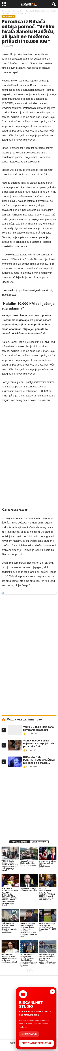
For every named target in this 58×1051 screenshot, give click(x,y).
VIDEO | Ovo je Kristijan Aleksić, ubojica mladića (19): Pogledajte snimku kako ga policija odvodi (10, 865)
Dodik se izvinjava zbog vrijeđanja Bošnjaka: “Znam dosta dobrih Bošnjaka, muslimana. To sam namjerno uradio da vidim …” (28, 930)
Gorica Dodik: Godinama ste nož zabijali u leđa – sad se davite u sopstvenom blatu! (9, 958)
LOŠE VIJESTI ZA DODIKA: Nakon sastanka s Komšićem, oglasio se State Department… (9, 928)
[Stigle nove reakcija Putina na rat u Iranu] (29, 880)
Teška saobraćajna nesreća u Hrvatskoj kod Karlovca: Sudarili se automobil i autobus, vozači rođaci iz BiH (47, 959)
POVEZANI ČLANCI (19, 842)
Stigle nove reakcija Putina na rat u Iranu (28, 889)
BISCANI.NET (14, 1043)
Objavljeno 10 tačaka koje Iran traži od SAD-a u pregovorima (47, 864)
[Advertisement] (29, 802)
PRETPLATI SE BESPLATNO (36, 1043)
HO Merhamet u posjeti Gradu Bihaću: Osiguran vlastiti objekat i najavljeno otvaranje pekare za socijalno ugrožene (28, 960)
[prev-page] (27, 970)
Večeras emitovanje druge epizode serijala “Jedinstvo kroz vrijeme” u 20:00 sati (47, 927)
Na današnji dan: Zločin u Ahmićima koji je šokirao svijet (28, 863)
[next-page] (30, 970)
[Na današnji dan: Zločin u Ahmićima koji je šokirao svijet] (29, 853)
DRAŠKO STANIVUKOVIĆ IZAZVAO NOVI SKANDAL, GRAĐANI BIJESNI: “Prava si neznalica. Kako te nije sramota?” (47, 894)
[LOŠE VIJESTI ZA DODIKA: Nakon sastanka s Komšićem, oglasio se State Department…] (10, 915)
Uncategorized (18, 11)
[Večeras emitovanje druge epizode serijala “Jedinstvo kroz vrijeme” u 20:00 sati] (47, 915)
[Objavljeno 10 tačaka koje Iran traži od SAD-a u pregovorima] (47, 853)
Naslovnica (6, 11)
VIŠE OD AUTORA (39, 842)
